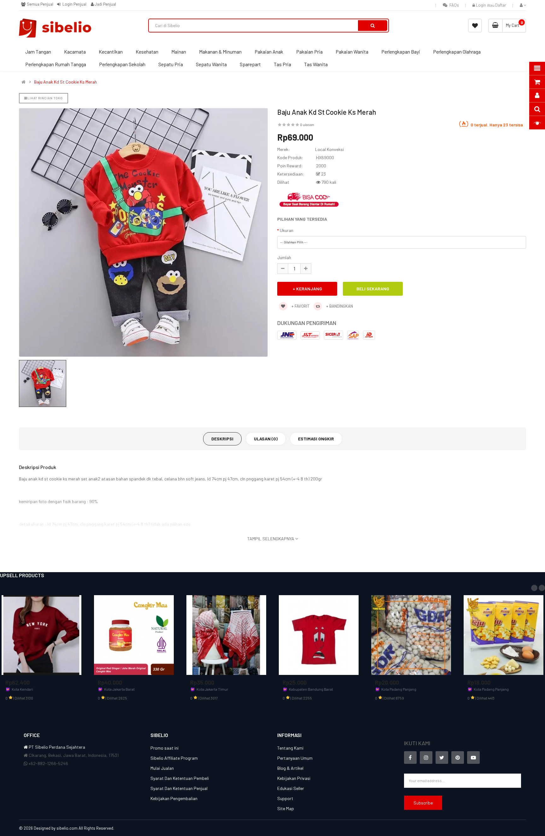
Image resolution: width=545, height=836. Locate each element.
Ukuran (286, 230)
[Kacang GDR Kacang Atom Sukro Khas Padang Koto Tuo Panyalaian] (411, 634)
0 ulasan (307, 124)
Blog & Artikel (290, 768)
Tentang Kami (290, 748)
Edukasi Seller (290, 788)
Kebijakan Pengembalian (173, 798)
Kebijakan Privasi (293, 778)
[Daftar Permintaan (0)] (475, 25)
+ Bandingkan (339, 306)
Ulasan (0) (266, 438)
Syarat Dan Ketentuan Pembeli (179, 778)
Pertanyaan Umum (295, 758)
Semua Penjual (39, 4)
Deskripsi (222, 438)
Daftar (500, 5)
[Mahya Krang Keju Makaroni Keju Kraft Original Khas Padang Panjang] (503, 634)
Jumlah (284, 257)
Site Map (285, 808)
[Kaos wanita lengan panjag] (41, 634)
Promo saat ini (164, 748)
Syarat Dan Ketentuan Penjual (179, 788)
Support (285, 798)
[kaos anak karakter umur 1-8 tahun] (319, 634)
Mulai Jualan (162, 768)
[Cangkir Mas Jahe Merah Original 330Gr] (134, 634)
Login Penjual (74, 4)
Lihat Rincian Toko (45, 98)
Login (481, 5)
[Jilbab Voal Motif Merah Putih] (226, 634)
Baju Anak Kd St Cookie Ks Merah (65, 82)
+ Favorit (299, 306)
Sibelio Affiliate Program (174, 758)
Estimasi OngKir (316, 438)
